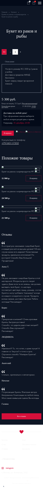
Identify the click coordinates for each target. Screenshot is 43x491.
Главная (4, 12)
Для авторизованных (29, 104)
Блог (24, 440)
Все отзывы (21, 416)
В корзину (8, 133)
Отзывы (5, 449)
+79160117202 (10, 143)
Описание (9, 61)
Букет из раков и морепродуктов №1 (18, 172)
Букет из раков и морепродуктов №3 (18, 211)
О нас (4, 444)
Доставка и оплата (29, 444)
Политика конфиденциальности (21, 483)
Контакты (26, 449)
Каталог (14, 12)
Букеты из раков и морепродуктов (14, 14)
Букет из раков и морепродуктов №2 (18, 191)
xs (4, 52)
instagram (10, 468)
